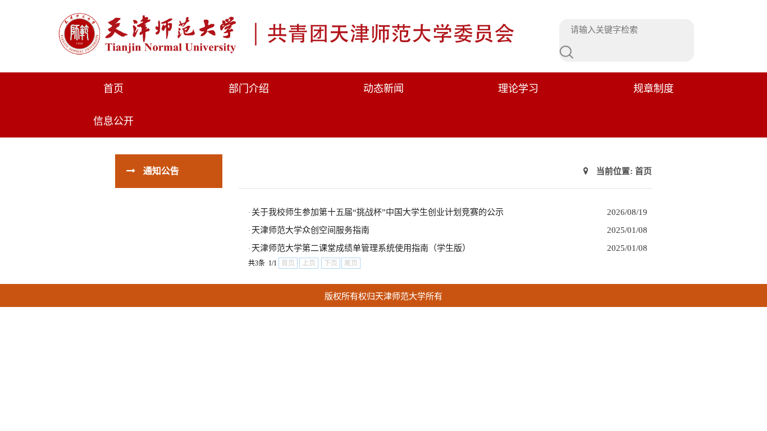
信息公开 (113, 121)
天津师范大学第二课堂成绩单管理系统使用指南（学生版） (361, 248)
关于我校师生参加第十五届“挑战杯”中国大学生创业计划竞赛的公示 (378, 212)
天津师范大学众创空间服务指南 (310, 230)
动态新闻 (383, 88)
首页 (113, 88)
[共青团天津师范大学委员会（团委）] (290, 53)
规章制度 (653, 88)
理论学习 (518, 88)
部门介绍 (249, 88)
